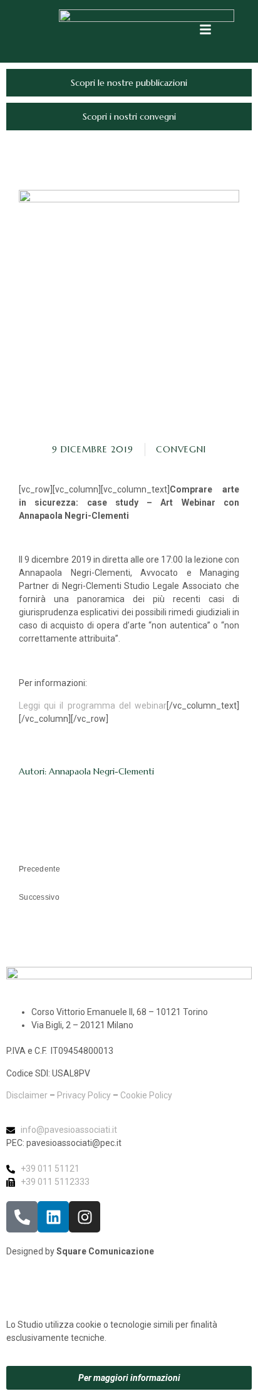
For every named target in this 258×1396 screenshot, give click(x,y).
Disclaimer (27, 1095)
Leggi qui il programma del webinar (93, 706)
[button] (205, 29)
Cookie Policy (146, 1095)
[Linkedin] (53, 1216)
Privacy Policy (84, 1095)
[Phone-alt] (22, 1216)
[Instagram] (84, 1216)
